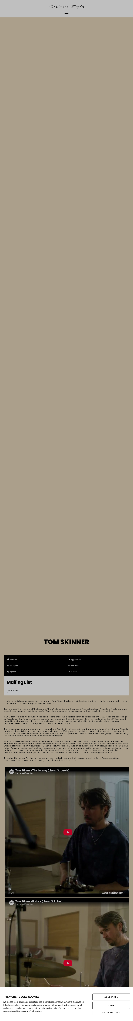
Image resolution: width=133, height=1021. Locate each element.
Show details (111, 1012)
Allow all (111, 997)
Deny (111, 1005)
